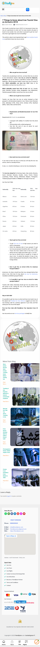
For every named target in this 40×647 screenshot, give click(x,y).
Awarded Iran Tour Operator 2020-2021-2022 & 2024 (20, 627)
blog (5, 15)
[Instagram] (21, 513)
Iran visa (29, 37)
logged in (9, 496)
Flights (25, 645)
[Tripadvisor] (8, 513)
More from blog (9, 361)
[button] (3, 9)
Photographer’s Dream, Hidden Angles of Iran (7, 450)
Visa (19, 644)
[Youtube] (24, 513)
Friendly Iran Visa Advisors (18, 301)
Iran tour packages (20, 313)
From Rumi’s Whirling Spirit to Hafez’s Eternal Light (5, 433)
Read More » (6, 401)
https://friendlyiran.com (17, 531)
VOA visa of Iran (18, 243)
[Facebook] (12, 513)
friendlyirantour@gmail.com (18, 529)
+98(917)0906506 (15, 520)
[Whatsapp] (5, 513)
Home (1, 15)
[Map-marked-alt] (18, 513)
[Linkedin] (15, 513)
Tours (12, 645)
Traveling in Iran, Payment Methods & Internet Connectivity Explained (6, 393)
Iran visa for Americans (30, 274)
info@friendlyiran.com (16, 527)
